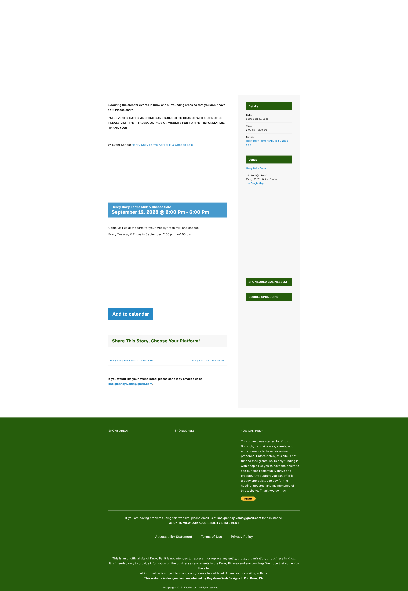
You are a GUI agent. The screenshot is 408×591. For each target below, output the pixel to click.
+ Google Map (256, 183)
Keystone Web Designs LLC (226, 578)
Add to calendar (130, 314)
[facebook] (226, 587)
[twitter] (232, 587)
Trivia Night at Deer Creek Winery (206, 360)
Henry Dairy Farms (256, 168)
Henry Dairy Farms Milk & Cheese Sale (131, 360)
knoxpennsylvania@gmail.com (130, 383)
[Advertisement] (269, 352)
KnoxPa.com (190, 587)
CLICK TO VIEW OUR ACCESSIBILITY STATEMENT (204, 523)
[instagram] (238, 587)
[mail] (244, 587)
